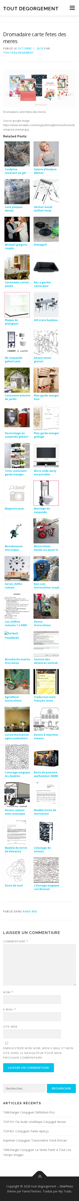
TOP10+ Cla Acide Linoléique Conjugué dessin (34, 1122)
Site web (10, 1026)
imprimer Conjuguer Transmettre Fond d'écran (35, 1140)
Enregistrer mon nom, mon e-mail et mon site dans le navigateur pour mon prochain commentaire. (38, 1052)
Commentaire (15, 941)
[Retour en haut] (39, 1176)
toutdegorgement (18, 52)
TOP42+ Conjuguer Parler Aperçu (26, 1131)
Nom (8, 992)
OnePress (66, 1186)
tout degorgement (31, 8)
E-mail (9, 1009)
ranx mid (30, 911)
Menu (71, 8)
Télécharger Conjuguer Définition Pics (29, 1112)
